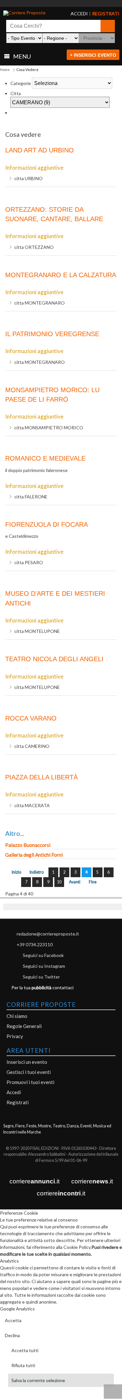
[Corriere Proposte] (27, 13)
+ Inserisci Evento (93, 55)
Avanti (74, 881)
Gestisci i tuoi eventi (29, 1072)
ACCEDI (74, 13)
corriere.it (34, 1181)
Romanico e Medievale (45, 458)
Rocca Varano (31, 718)
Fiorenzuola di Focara (46, 524)
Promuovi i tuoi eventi (30, 1082)
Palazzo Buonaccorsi (27, 845)
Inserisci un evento (27, 1062)
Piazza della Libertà (41, 777)
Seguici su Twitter (41, 976)
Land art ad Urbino (39, 150)
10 (59, 881)
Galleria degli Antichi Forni (34, 855)
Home (5, 69)
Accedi (14, 1092)
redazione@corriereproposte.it (48, 933)
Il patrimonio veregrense (52, 333)
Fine (93, 881)
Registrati (18, 1102)
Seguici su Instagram (44, 966)
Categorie (20, 83)
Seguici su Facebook (43, 955)
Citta (15, 93)
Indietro (37, 872)
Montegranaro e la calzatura (60, 275)
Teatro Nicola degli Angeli (54, 659)
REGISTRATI (97, 13)
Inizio (16, 872)
